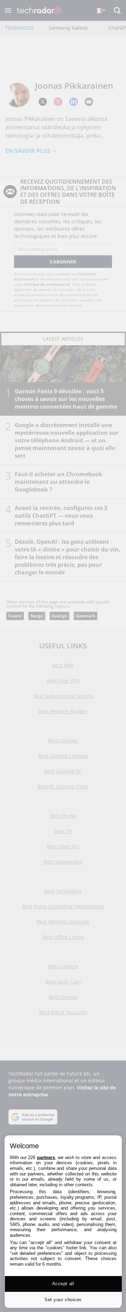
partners (46, 1157)
